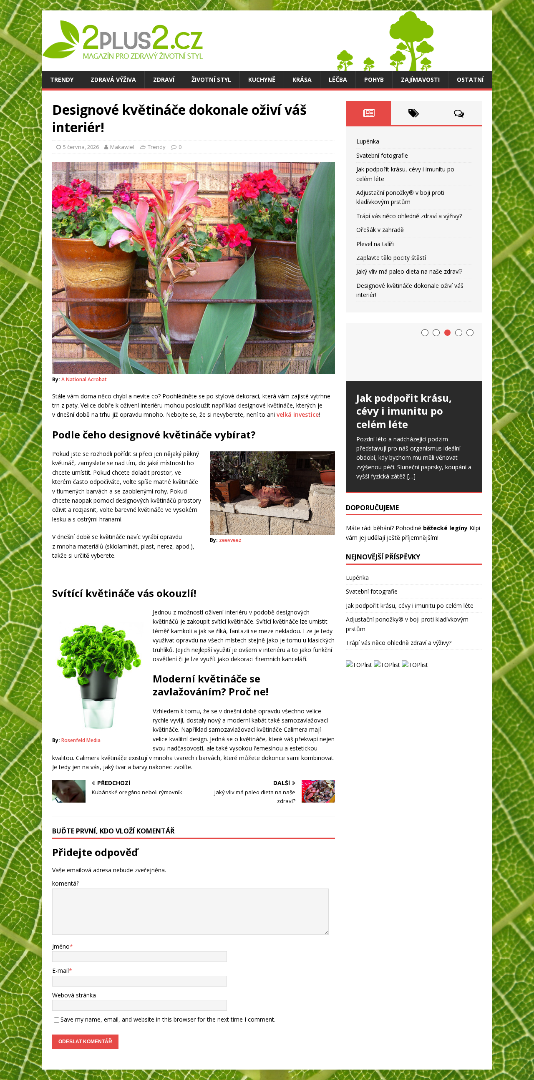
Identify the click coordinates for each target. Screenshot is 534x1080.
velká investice (298, 414)
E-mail (60, 970)
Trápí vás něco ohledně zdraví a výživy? (409, 216)
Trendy (61, 79)
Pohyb (374, 79)
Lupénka (367, 141)
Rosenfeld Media (81, 740)
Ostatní (470, 79)
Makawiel (122, 147)
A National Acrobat (84, 379)
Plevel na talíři (375, 244)
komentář (65, 883)
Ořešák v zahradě (380, 230)
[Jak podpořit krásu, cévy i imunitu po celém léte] (414, 352)
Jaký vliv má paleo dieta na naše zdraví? (409, 271)
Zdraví (163, 79)
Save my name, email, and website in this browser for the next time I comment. (167, 1019)
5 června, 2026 (81, 147)
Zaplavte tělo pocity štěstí (391, 258)
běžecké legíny (445, 528)
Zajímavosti (420, 79)
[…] (411, 476)
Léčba (338, 79)
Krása (302, 79)
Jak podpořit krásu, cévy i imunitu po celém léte (410, 605)
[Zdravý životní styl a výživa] (238, 66)
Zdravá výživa (113, 79)
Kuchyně (261, 79)
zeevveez (230, 540)
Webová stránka (74, 995)
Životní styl (211, 79)
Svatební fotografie (382, 155)
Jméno (61, 946)
